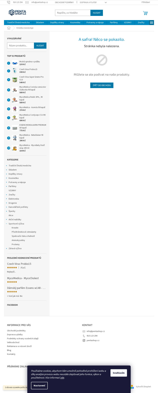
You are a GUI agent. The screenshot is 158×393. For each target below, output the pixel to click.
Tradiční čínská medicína (20, 165)
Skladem (13, 169)
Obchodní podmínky (64, 2)
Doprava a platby (88, 2)
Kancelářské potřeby (18, 207)
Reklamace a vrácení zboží (19, 346)
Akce (11, 215)
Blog (9, 350)
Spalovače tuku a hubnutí (23, 236)
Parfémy (12, 186)
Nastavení (39, 385)
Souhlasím (119, 373)
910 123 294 (92, 335)
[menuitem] (18, 22)
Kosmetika (14, 178)
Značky (12, 194)
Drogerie (13, 203)
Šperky (12, 211)
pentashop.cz (93, 340)
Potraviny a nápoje (17, 182)
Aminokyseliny (18, 240)
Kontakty (11, 354)
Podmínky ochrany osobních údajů (22, 338)
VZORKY (12, 190)
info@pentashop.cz (96, 331)
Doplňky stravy (15, 174)
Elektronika (14, 198)
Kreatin (15, 227)
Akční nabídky (15, 219)
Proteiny (16, 244)
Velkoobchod (13, 342)
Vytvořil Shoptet (143, 386)
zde (62, 377)
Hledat (96, 12)
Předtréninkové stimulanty (24, 232)
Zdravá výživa (15, 248)
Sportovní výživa (16, 223)
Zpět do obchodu (102, 85)
